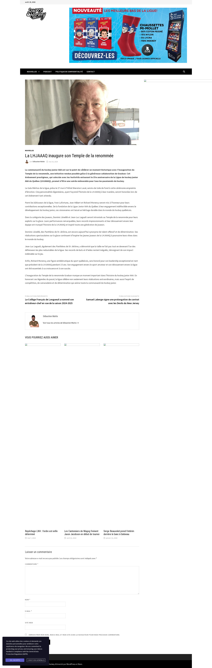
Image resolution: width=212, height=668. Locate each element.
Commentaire (31, 564)
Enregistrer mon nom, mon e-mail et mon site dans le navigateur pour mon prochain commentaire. (74, 635)
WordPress (71, 664)
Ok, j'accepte (15, 660)
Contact (91, 71)
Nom (27, 600)
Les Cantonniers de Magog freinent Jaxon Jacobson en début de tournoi (81, 533)
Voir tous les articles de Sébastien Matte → (61, 323)
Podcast (47, 71)
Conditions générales (36, 660)
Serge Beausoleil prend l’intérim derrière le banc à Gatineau (119, 533)
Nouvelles (32, 71)
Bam (80, 664)
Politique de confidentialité (69, 71)
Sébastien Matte (39, 162)
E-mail (28, 611)
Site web (29, 623)
